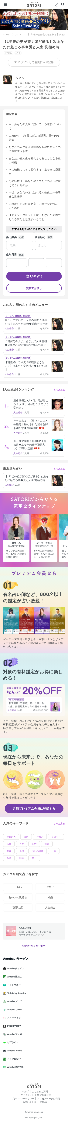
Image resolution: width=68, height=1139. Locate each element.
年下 (34, 858)
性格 (21, 858)
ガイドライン (27, 1095)
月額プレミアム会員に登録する (34, 808)
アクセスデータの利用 (48, 1098)
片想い (39, 837)
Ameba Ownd (14, 1009)
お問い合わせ (29, 1102)
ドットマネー (14, 984)
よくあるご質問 (40, 1091)
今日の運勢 (37, 851)
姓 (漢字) (11, 237)
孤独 (21, 851)
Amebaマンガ (14, 1034)
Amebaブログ (14, 1001)
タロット (55, 837)
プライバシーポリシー (22, 1098)
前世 (34, 844)
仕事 (53, 851)
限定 (26, 837)
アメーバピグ (14, 1017)
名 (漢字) (40, 237)
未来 (9, 844)
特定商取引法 (44, 1095)
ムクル (18, 34)
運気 (47, 844)
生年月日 (11, 254)
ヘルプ (25, 1091)
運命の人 (11, 837)
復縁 (9, 851)
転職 (9, 858)
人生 (21, 844)
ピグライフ (13, 1042)
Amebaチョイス (15, 968)
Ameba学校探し (15, 1067)
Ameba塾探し (14, 976)
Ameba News (14, 1050)
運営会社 (44, 1102)
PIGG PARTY (14, 1026)
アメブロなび (14, 1058)
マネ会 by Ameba (16, 993)
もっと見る (59, 389)
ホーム (6, 34)
